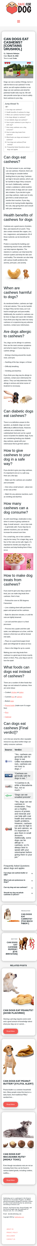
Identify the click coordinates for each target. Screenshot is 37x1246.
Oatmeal (8, 717)
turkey (21, 692)
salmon (19, 697)
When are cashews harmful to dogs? (18, 115)
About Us (10, 1229)
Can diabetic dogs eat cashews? (16, 120)
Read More (11, 1031)
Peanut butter (10, 705)
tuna (12, 697)
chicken (14, 692)
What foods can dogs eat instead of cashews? (17, 138)
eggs (12, 701)
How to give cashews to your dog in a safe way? (18, 123)
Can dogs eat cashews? (14, 109)
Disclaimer (11, 1236)
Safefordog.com (19, 1217)
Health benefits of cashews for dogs (18, 112)
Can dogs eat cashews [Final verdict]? (16, 143)
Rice (6, 712)
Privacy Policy (12, 1232)
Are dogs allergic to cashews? (16, 117)
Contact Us (11, 1239)
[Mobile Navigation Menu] (19, 21)
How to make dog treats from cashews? (15, 133)
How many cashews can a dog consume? (16, 128)
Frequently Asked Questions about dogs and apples (18, 148)
